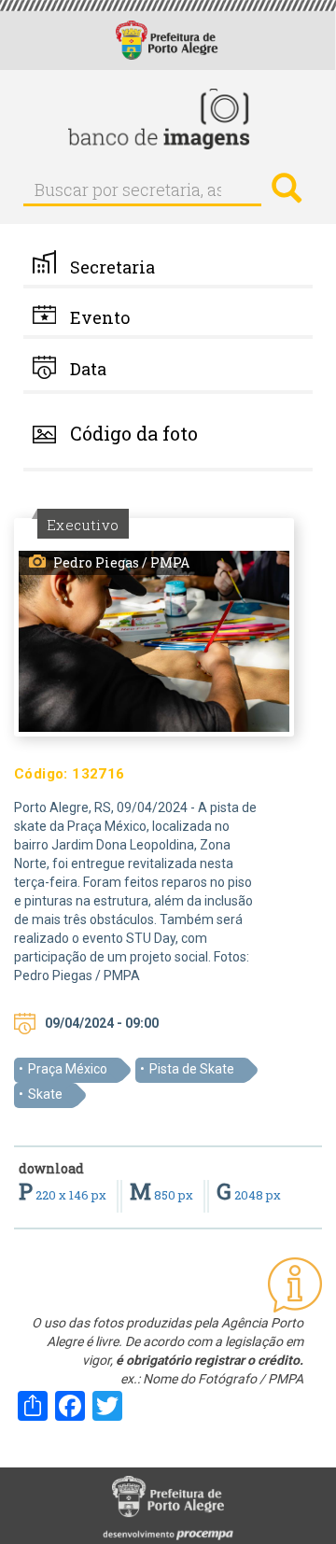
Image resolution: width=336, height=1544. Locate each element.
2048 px (249, 1194)
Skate (45, 1094)
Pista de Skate (191, 1068)
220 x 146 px (64, 1194)
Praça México (67, 1068)
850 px (163, 1194)
